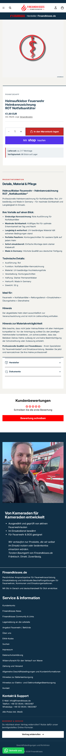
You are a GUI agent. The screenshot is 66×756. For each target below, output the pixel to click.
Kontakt (6, 688)
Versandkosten (26, 117)
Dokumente (15, 371)
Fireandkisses (37, 751)
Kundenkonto (8, 605)
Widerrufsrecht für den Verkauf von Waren (22, 660)
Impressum (7, 649)
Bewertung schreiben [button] (33, 418)
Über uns (6, 633)
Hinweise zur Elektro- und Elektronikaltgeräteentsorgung (29, 682)
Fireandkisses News (11, 611)
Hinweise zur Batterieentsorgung (17, 677)
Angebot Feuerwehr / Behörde (16, 627)
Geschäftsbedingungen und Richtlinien (33, 745)
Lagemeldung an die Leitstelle (16, 622)
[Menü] (3, 7)
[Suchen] (10, 7)
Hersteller (14, 362)
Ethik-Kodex (8, 638)
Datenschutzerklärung (12, 655)
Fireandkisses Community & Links (18, 616)
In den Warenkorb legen (46, 131)
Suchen (6, 644)
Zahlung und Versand (12, 666)
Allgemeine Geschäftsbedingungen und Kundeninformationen (31, 671)
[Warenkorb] (62, 7)
